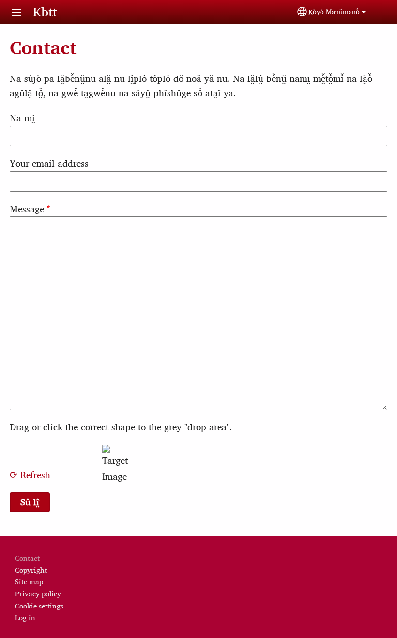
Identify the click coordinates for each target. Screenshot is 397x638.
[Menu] (22, 13)
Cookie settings (39, 605)
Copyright (31, 570)
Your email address (49, 163)
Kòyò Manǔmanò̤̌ (334, 11)
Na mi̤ (22, 117)
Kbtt (45, 11)
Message (27, 208)
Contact (27, 557)
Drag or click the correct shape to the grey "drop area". (121, 427)
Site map (29, 581)
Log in (25, 617)
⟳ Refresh (30, 475)
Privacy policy (38, 593)
